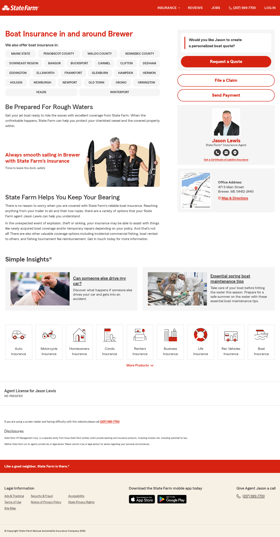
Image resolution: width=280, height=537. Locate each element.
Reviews (195, 8)
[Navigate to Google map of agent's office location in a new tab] (234, 152)
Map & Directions (235, 198)
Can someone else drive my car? (99, 281)
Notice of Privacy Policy (46, 502)
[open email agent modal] (226, 153)
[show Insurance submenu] (178, 8)
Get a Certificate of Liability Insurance (226, 159)
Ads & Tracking (14, 496)
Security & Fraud (42, 496)
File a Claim (226, 80)
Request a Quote (226, 61)
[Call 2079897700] (217, 152)
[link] (20, 7)
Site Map (10, 508)
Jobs (215, 8)
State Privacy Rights (81, 502)
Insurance (167, 8)
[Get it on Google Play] (172, 499)
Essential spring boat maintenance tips (230, 279)
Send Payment (226, 95)
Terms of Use (12, 502)
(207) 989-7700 (244, 8)
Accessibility (76, 496)
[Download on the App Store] (142, 499)
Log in (270, 8)
